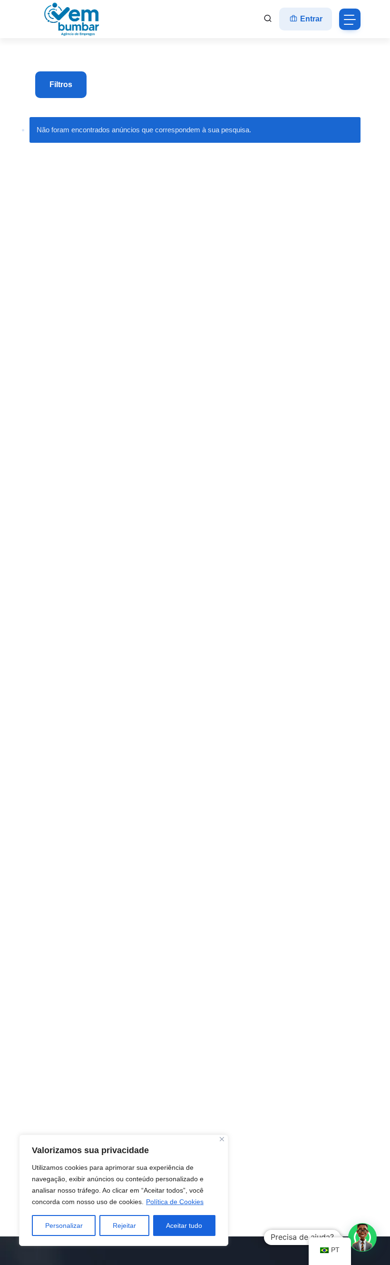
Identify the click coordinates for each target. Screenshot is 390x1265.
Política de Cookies (175, 1202)
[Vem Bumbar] (72, 19)
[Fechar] (222, 1139)
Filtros (60, 84)
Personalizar (64, 1225)
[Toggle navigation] (350, 19)
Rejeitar (124, 1225)
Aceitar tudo (184, 1225)
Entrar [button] (310, 19)
